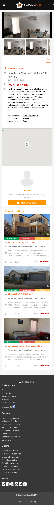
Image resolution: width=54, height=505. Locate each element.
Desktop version (28, 382)
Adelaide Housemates (10, 463)
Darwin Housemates (10, 473)
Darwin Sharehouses (10, 440)
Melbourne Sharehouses (11, 421)
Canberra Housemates (11, 469)
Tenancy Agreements (10, 396)
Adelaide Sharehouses (11, 431)
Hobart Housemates (10, 466)
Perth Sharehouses (9, 427)
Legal (20, 502)
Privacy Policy (30, 502)
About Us (5, 390)
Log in (51, 5)
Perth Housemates (9, 460)
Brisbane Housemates (11, 457)
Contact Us (6, 393)
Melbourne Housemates (11, 454)
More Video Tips (8, 403)
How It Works (7, 400)
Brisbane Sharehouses (11, 424)
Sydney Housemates (10, 451)
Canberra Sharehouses (11, 437)
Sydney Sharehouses (10, 418)
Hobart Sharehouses (10, 434)
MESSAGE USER (28, 202)
